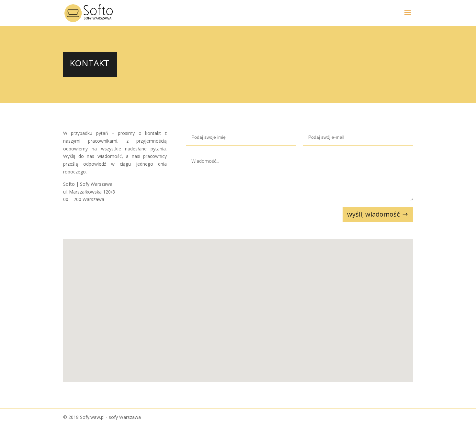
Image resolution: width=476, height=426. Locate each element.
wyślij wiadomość (373, 214)
